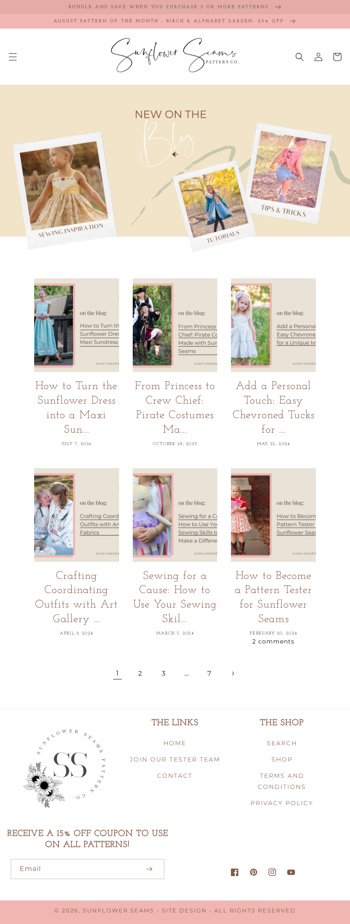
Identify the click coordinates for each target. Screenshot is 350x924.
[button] (12, 56)
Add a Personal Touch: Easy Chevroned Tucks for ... (274, 408)
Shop (282, 759)
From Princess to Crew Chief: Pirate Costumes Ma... (175, 408)
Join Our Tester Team (175, 759)
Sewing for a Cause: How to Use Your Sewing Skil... (175, 597)
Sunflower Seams (118, 910)
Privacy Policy (282, 803)
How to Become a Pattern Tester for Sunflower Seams (273, 597)
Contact (174, 775)
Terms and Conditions (282, 781)
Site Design (184, 910)
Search (282, 743)
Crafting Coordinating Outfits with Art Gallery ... (76, 597)
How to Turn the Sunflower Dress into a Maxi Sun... (76, 408)
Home (174, 743)
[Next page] (232, 673)
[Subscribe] (149, 869)
